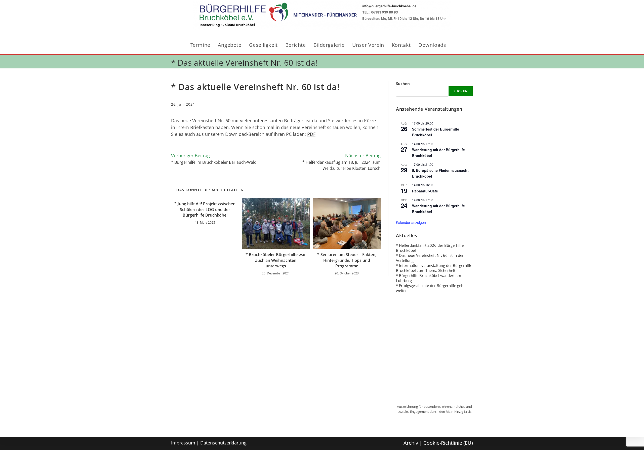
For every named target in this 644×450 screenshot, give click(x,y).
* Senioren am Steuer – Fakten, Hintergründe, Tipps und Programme (346, 260)
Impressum (183, 443)
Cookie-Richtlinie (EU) (448, 442)
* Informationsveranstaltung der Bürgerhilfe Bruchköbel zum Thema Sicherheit (434, 268)
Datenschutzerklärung (223, 443)
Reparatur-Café (425, 190)
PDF (311, 134)
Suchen (403, 83)
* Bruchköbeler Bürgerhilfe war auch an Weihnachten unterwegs (276, 260)
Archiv (411, 442)
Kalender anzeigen (411, 222)
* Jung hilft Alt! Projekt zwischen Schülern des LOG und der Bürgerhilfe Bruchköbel (204, 209)
